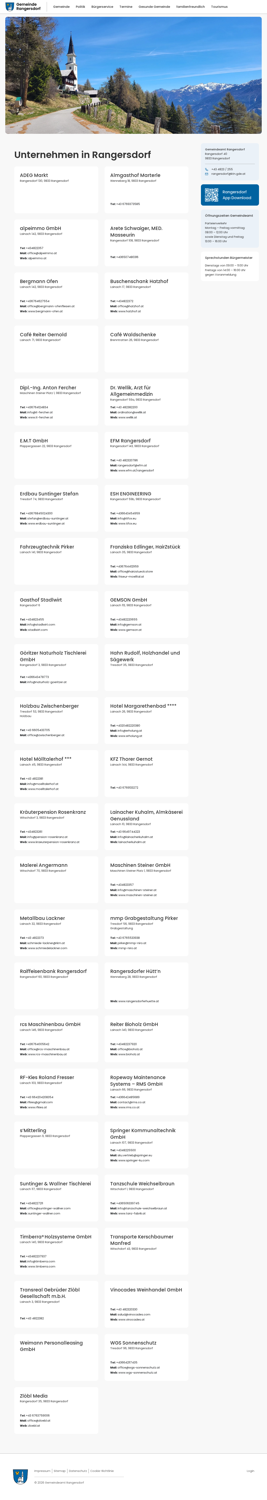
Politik (80, 6)
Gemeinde (61, 6)
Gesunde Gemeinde (154, 6)
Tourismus (219, 6)
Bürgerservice (102, 6)
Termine (125, 6)
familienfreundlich (190, 6)
